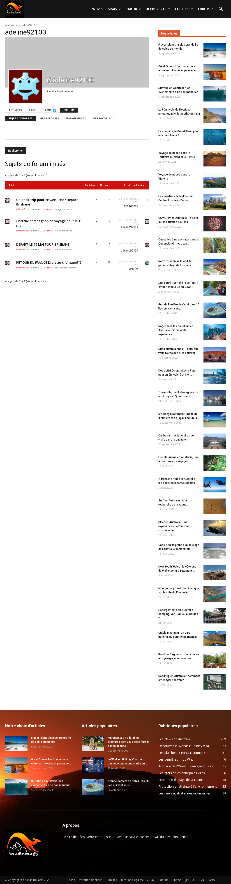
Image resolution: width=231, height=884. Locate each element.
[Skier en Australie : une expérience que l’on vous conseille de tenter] (214, 528)
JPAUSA (190, 880)
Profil (33, 110)
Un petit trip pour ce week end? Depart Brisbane (47, 202)
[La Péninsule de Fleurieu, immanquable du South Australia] (214, 115)
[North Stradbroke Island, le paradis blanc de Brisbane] (214, 267)
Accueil (9, 25)
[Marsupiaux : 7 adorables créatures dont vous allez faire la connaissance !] (93, 743)
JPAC (202, 880)
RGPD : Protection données (85, 880)
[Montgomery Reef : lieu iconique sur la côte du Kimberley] (214, 594)
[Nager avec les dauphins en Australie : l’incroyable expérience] (214, 332)
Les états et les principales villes (181, 773)
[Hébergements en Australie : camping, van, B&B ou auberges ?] (214, 615)
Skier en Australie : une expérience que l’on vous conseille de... (173, 526)
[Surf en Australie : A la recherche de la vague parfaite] (214, 506)
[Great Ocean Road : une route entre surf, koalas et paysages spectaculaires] (214, 72)
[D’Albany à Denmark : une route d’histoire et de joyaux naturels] (214, 419)
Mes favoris (101, 118)
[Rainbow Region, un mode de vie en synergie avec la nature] (214, 660)
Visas (112, 9)
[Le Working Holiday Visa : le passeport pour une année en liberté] (93, 765)
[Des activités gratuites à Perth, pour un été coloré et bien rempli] (214, 376)
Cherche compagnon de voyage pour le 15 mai (49, 223)
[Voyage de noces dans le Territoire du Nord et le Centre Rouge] (214, 158)
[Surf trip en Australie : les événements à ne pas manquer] (214, 94)
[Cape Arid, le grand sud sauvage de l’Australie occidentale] (214, 551)
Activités (15, 110)
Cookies (111, 880)
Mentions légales (132, 880)
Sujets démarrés (20, 118)
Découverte (156, 9)
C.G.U (150, 880)
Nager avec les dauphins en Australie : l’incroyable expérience (175, 330)
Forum (203, 9)
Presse (177, 880)
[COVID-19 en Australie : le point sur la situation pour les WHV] (214, 223)
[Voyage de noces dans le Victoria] (214, 180)
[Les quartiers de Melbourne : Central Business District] (214, 202)
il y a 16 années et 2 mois (127, 200)
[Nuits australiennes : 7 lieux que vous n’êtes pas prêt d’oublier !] (214, 354)
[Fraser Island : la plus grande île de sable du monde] (214, 50)
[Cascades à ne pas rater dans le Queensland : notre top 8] (214, 245)
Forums (69, 110)
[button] (220, 9)
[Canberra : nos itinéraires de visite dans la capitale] (214, 441)
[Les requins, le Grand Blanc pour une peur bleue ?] (214, 137)
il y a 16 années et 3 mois (127, 221)
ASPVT (213, 880)
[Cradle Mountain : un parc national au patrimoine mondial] (214, 638)
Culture (182, 9)
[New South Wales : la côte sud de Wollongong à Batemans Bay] (214, 572)
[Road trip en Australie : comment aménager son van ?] (214, 682)
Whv (96, 9)
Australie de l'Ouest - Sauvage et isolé (185, 766)
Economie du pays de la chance (181, 780)
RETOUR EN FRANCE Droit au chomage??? (48, 262)
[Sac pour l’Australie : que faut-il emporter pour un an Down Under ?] (214, 288)
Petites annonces (63, 230)
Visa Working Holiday (65, 267)
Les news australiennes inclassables (184, 793)
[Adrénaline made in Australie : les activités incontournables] (214, 484)
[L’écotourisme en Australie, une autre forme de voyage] (214, 463)
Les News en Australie (174, 739)
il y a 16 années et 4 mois (127, 244)
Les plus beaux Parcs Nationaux (181, 752)
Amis (50, 110)
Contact (163, 880)
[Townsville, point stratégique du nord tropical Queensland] (214, 398)
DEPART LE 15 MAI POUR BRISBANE (42, 244)
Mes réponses (49, 118)
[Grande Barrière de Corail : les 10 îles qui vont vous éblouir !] (214, 310)
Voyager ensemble (63, 209)
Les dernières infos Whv (175, 759)
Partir (131, 9)
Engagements (76, 118)
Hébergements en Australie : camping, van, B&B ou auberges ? (178, 614)
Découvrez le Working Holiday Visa (183, 746)
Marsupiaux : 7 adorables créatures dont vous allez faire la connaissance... (128, 742)
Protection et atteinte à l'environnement (187, 786)
